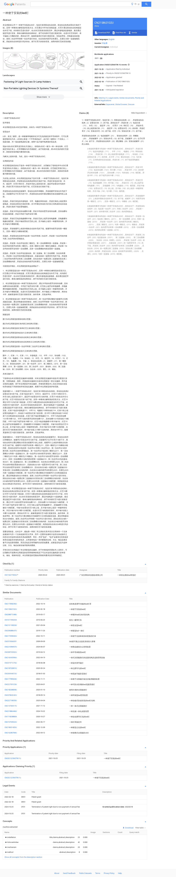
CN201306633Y (10, 641)
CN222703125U (11, 684)
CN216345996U (11, 657)
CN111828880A (11, 717)
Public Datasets (85, 873)
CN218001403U (11, 727)
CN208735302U (11, 652)
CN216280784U (11, 733)
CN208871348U (11, 614)
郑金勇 (104, 43)
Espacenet (110, 104)
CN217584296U (11, 604)
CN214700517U (11, 706)
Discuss (131, 104)
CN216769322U (11, 722)
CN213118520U (11, 625)
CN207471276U (11, 663)
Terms (97, 873)
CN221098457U (11, 647)
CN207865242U (11, 695)
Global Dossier (121, 104)
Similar (134, 33)
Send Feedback (69, 873)
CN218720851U (11, 668)
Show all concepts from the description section (23, 857)
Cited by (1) (103, 98)
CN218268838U (11, 690)
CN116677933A (11, 575)
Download (129, 828)
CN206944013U (11, 674)
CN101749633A (11, 620)
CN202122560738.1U (13, 758)
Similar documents (126, 98)
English (112, 39)
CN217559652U (11, 636)
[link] (10, 837)
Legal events (113, 98)
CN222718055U (11, 700)
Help (120, 873)
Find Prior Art (120, 33)
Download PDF (104, 33)
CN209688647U (11, 631)
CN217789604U (11, 679)
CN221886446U (11, 711)
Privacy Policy (109, 873)
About (56, 873)
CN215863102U (11, 609)
